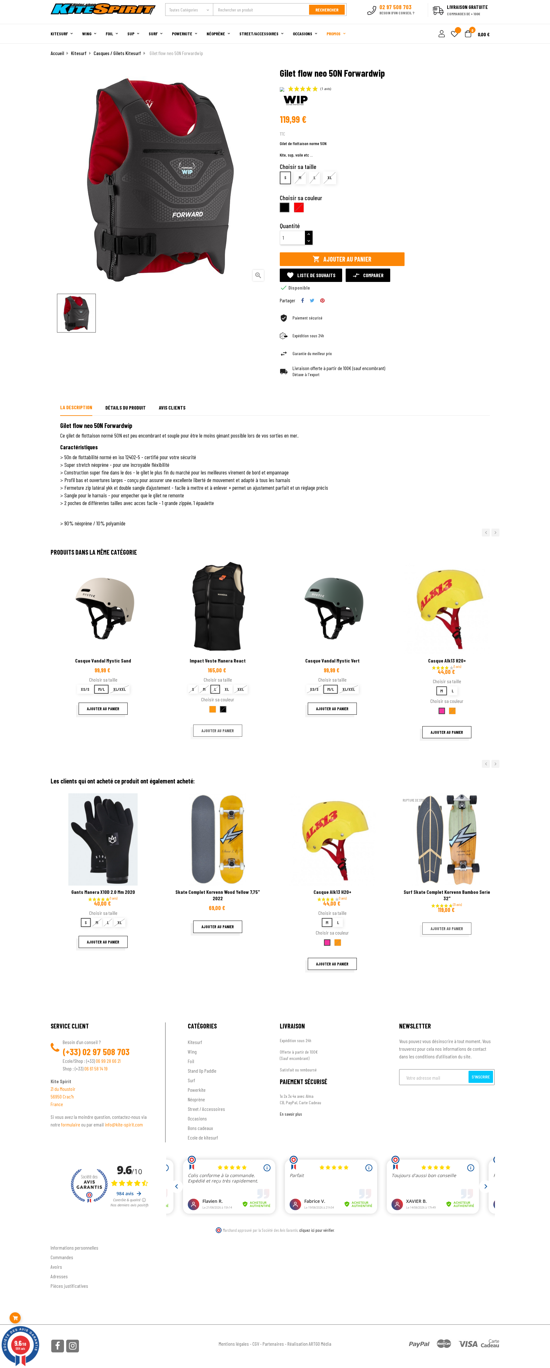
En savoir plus (291, 1114)
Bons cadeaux (200, 1128)
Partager (302, 300)
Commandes (62, 1257)
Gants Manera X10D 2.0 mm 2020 (103, 892)
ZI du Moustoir (63, 1089)
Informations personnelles (74, 1248)
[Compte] (492, 20)
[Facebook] (57, 1346)
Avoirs (56, 1267)
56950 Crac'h (62, 1096)
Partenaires (273, 1344)
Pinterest (322, 300)
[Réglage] (440, 34)
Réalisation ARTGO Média (309, 1344)
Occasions (197, 1118)
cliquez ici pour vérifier (316, 1230)
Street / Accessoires (206, 1109)
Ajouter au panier (342, 259)
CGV (255, 1344)
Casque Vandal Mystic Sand (103, 660)
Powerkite (197, 1090)
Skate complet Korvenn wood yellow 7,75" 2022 (217, 895)
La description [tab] (76, 407)
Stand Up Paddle (202, 1071)
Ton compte (62, 1237)
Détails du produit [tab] (125, 407)
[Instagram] (72, 1346)
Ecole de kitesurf (203, 1137)
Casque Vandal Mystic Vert (332, 660)
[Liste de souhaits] (454, 35)
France (57, 1104)
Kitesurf (195, 1042)
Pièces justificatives (69, 1286)
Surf (191, 1080)
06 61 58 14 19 (96, 1068)
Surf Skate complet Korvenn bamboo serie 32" (447, 895)
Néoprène (196, 1099)
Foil (191, 1061)
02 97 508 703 (106, 1051)
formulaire (71, 1124)
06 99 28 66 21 (108, 1061)
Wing (192, 1052)
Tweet (312, 300)
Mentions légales (234, 1344)
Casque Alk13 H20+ (447, 660)
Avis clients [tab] (172, 407)
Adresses (59, 1276)
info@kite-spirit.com (124, 1124)
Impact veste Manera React (218, 660)
